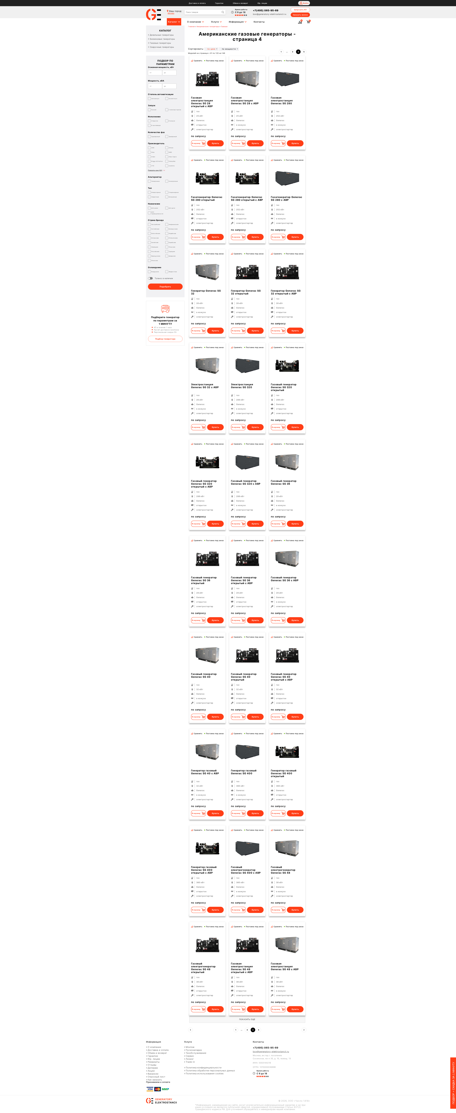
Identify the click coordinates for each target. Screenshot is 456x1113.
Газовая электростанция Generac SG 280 (282, 100)
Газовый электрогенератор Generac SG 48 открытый (203, 968)
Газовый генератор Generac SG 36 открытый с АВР (244, 580)
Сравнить (198, 61)
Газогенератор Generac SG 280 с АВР (286, 198)
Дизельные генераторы (162, 35)
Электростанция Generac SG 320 (242, 386)
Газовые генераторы (160, 43)
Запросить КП (300, 10)
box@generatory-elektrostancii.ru (269, 14)
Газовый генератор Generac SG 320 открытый (284, 387)
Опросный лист (156, 1077)
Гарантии (219, 3)
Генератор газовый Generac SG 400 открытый (283, 773)
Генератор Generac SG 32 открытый (246, 292)
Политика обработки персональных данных (210, 1071)
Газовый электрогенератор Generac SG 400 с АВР (246, 870)
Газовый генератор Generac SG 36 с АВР (285, 579)
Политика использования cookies (205, 1074)
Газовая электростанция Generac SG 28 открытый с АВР (202, 102)
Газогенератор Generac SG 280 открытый (206, 198)
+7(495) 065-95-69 (265, 10)
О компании (194, 22)
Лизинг (190, 1059)
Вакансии (153, 1074)
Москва (171, 13)
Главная (191, 26)
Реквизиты (154, 1062)
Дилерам (153, 1068)
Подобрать (165, 286)
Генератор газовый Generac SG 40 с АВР (205, 772)
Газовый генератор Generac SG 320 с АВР (245, 482)
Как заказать (155, 1080)
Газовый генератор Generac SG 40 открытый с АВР (284, 677)
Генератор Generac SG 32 (206, 292)
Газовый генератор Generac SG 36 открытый (204, 580)
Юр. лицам (262, 3)
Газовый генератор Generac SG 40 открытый (244, 677)
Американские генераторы (208, 26)
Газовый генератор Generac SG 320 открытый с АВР (204, 484)
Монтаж (190, 1047)
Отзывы (152, 1065)
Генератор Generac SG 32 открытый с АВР (286, 292)
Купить (215, 143)
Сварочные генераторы (162, 47)
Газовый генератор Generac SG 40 (204, 675)
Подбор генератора (165, 339)
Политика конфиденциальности (203, 1068)
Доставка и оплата (197, 3)
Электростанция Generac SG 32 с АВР (205, 386)
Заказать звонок (300, 15)
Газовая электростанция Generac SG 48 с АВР (285, 966)
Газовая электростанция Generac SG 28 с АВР (245, 100)
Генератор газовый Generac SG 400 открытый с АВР (204, 870)
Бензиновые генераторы (162, 39)
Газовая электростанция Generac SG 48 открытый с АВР (242, 968)
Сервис (190, 1056)
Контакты (259, 22)
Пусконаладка (194, 1050)
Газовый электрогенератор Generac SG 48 (283, 870)
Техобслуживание (196, 1053)
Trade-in (190, 1062)
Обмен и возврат (240, 3)
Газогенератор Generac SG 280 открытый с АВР (247, 198)
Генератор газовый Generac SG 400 (243, 772)
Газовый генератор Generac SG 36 (284, 482)
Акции (151, 1071)
